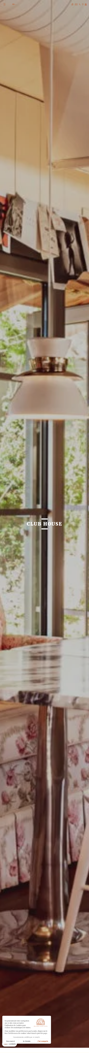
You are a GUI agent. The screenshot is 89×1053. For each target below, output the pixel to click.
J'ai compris (43, 1041)
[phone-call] (79, 4)
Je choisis (26, 1041)
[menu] (6, 4)
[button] (9, 1044)
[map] (82, 4)
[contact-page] (72, 4)
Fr (13, 4)
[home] (43, 5)
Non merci (10, 1041)
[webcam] (85, 4)
